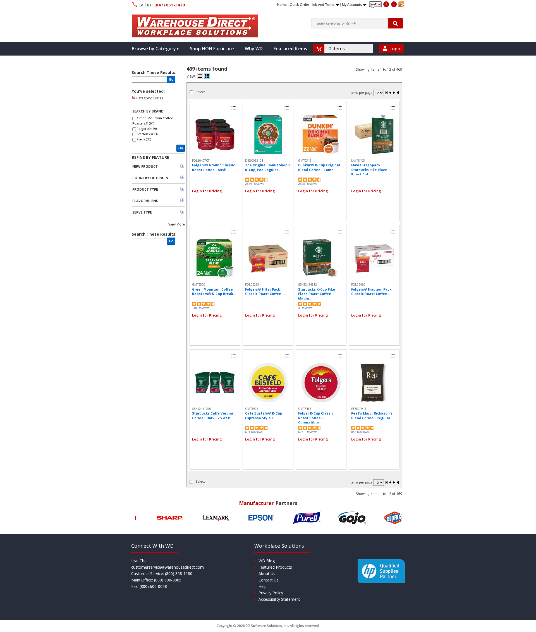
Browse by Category (154, 49)
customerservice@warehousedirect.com (167, 567)
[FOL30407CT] (214, 134)
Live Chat (139, 560)
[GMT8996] (268, 382)
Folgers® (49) (147, 128)
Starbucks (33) (147, 134)
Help (263, 586)
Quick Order (299, 5)
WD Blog (267, 560)
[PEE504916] (374, 382)
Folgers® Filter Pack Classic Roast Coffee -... (265, 291)
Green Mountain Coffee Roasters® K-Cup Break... (214, 291)
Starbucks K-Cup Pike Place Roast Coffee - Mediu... (316, 294)
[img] (195, 26)
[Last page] (397, 93)
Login (395, 49)
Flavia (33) (144, 139)
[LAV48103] (374, 134)
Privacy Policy (271, 592)
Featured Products (275, 567)
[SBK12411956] (214, 382)
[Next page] (394, 93)
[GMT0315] (321, 134)
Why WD (254, 49)
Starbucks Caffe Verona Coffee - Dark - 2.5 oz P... (212, 415)
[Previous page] (390, 93)
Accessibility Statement (279, 599)
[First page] (386, 93)
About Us (267, 573)
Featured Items (290, 49)
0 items (337, 48)
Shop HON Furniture (212, 49)
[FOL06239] (268, 258)
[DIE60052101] (268, 134)
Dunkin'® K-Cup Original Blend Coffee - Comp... (319, 167)
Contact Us (269, 580)
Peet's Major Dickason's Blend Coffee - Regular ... (372, 415)
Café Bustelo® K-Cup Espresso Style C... (263, 415)
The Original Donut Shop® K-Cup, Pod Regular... (268, 167)
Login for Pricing (207, 191)
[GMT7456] (321, 382)
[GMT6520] (214, 258)
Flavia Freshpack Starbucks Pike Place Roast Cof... (369, 169)
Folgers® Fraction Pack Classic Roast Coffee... (371, 291)
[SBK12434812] (321, 258)
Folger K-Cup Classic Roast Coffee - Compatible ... (316, 418)
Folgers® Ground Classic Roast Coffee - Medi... (213, 167)
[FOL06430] (374, 258)
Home (282, 5)
